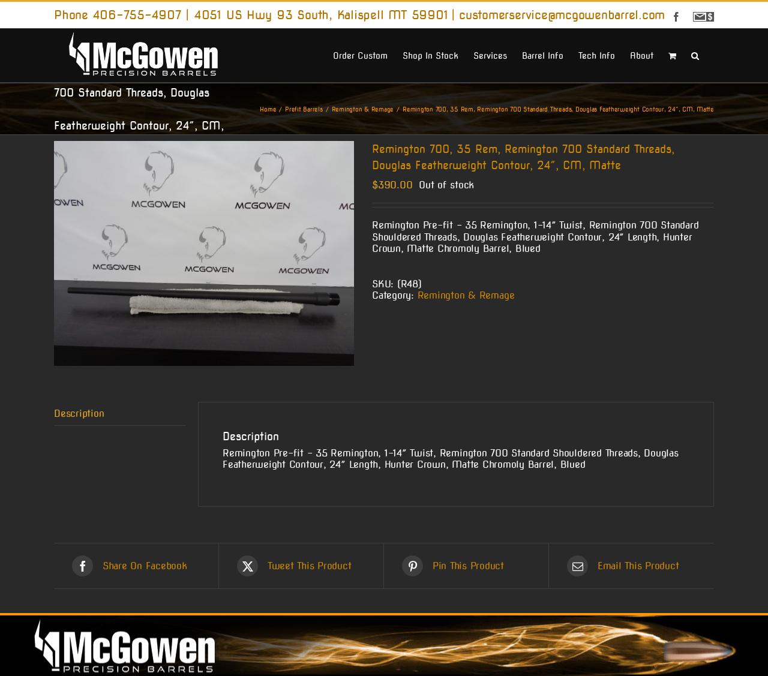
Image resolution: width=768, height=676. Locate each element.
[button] (695, 54)
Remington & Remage (466, 295)
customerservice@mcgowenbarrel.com (562, 15)
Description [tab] (79, 413)
